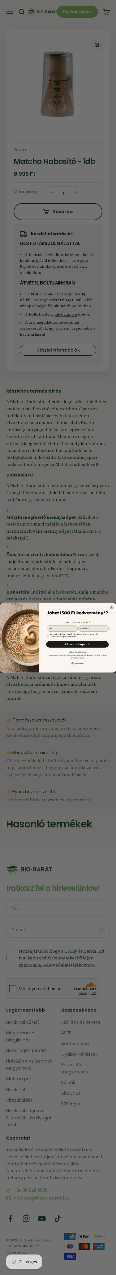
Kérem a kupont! (77, 644)
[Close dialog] (111, 607)
